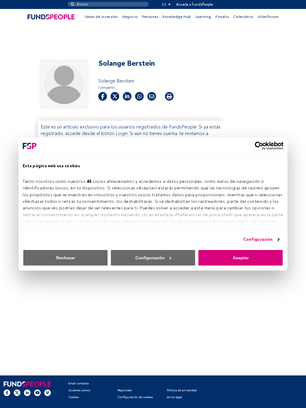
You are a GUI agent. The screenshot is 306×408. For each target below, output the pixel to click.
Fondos (222, 16)
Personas (150, 16)
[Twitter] (17, 393)
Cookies (73, 397)
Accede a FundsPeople (194, 4)
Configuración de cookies (135, 397)
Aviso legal (174, 397)
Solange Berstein (116, 81)
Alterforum (268, 16)
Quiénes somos (79, 390)
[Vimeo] (47, 393)
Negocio (130, 16)
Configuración (258, 239)
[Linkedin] (27, 393)
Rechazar (65, 257)
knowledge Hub (177, 16)
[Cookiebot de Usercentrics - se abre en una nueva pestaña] (257, 146)
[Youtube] (37, 393)
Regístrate (124, 390)
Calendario (243, 16)
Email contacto (78, 383)
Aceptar (241, 257)
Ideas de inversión (101, 16)
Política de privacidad (182, 390)
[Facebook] (7, 393)
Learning (203, 16)
